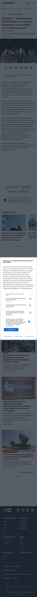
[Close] (33, 261)
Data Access (18, 336)
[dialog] (18, 298)
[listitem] (18, 294)
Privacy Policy (29, 336)
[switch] (29, 299)
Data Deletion (8, 336)
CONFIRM (11, 329)
